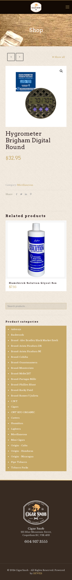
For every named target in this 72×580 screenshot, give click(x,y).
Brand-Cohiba (19, 357)
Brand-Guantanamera (24, 362)
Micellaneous (25, 185)
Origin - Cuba (19, 445)
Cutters (15, 417)
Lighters (16, 428)
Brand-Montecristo (22, 368)
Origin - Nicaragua (22, 456)
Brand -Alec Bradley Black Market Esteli (34, 340)
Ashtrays (16, 329)
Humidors (17, 423)
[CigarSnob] (36, 7)
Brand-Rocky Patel (22, 390)
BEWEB (37, 573)
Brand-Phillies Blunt (23, 384)
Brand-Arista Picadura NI (26, 351)
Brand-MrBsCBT (21, 373)
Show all (60, 57)
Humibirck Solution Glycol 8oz (33, 283)
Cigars (14, 406)
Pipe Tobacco (19, 462)
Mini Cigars (18, 440)
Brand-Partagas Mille (23, 379)
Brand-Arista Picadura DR (26, 345)
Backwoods (17, 334)
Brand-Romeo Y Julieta (24, 395)
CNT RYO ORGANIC (23, 412)
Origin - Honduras (22, 451)
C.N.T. (14, 401)
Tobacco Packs (19, 467)
